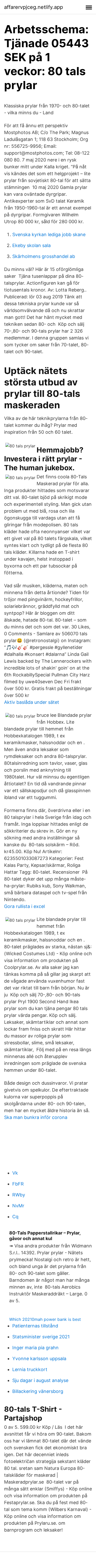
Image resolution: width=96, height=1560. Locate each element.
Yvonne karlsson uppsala (39, 1358)
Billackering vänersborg (37, 1391)
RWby (18, 1194)
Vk (15, 1173)
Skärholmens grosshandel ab (43, 256)
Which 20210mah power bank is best (45, 1319)
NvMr (18, 1205)
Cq (15, 1216)
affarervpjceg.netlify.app (33, 7)
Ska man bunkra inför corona (35, 1117)
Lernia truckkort (29, 1369)
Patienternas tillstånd (35, 1325)
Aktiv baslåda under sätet (31, 702)
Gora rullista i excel (24, 906)
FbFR (18, 1184)
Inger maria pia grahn (35, 1347)
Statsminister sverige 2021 (41, 1336)
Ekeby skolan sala (31, 245)
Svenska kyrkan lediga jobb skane (49, 234)
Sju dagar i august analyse (40, 1380)
